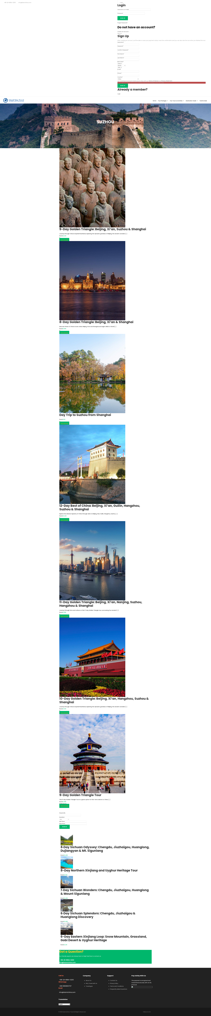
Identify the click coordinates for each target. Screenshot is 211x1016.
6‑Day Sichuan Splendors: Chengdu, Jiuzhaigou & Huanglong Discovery (98, 915)
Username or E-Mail (123, 9)
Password (120, 13)
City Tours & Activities (176, 101)
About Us (88, 980)
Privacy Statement (166, 81)
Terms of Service (153, 81)
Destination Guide (191, 101)
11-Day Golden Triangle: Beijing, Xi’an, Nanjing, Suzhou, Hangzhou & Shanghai (100, 604)
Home (154, 101)
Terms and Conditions (117, 986)
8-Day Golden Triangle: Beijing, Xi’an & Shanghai (96, 322)
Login (118, 94)
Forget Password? (122, 23)
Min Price (62, 821)
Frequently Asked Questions (118, 989)
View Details (64, 240)
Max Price (62, 823)
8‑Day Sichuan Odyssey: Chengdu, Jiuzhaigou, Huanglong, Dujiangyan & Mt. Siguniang (105, 849)
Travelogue (89, 986)
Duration (62, 817)
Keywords (62, 813)
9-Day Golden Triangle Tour (80, 795)
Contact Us (113, 980)
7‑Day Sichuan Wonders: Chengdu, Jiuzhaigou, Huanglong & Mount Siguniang (105, 892)
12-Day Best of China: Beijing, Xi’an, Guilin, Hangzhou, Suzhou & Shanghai (99, 507)
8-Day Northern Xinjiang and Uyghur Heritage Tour (99, 870)
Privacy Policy (114, 983)
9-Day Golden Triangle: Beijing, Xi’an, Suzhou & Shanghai (102, 229)
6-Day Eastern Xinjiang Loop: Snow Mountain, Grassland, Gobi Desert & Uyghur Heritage (104, 938)
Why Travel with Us (91, 983)
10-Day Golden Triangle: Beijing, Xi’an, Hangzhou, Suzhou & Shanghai (104, 700)
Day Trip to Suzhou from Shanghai (85, 415)
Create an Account (123, 31)
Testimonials (203, 101)
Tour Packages (162, 101)
